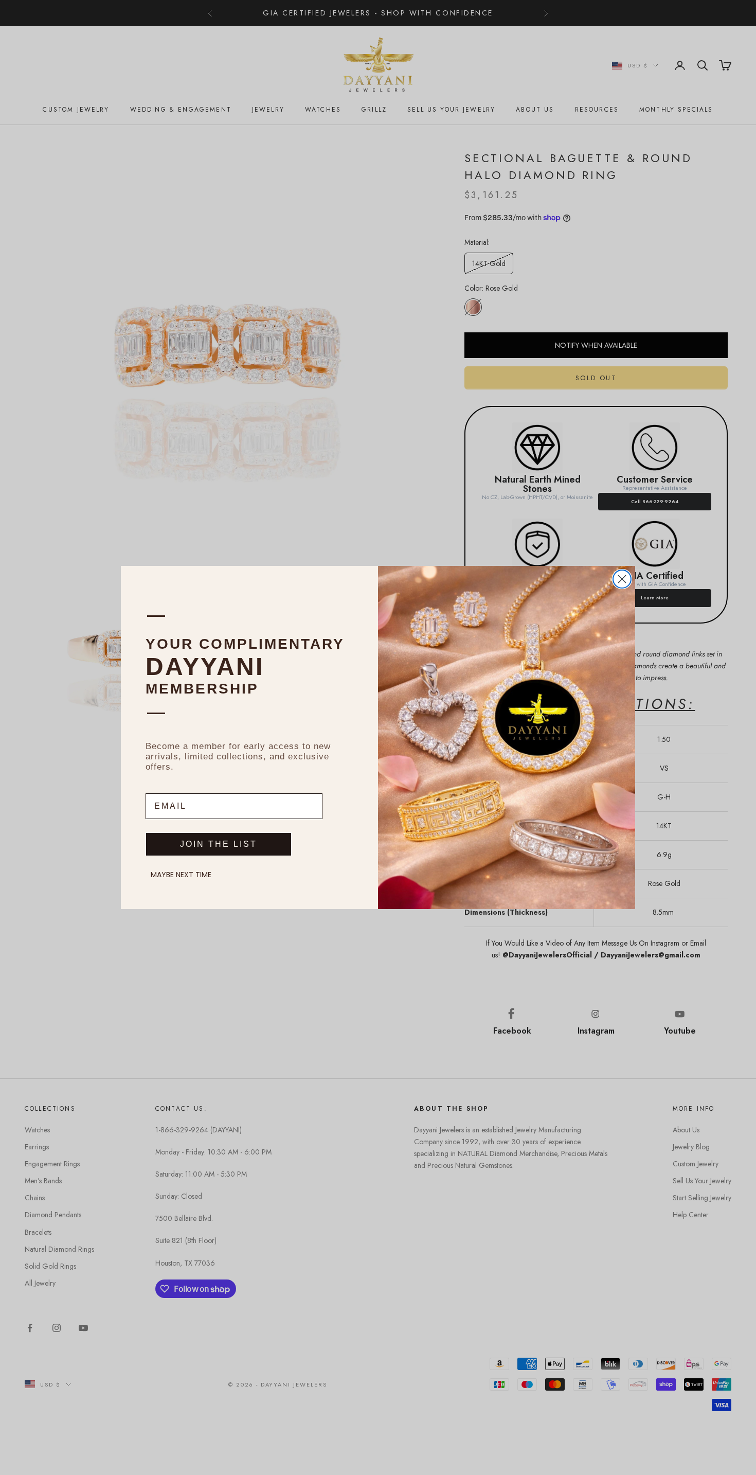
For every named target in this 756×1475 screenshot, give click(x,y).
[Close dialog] (622, 579)
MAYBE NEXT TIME (181, 874)
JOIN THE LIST (218, 844)
